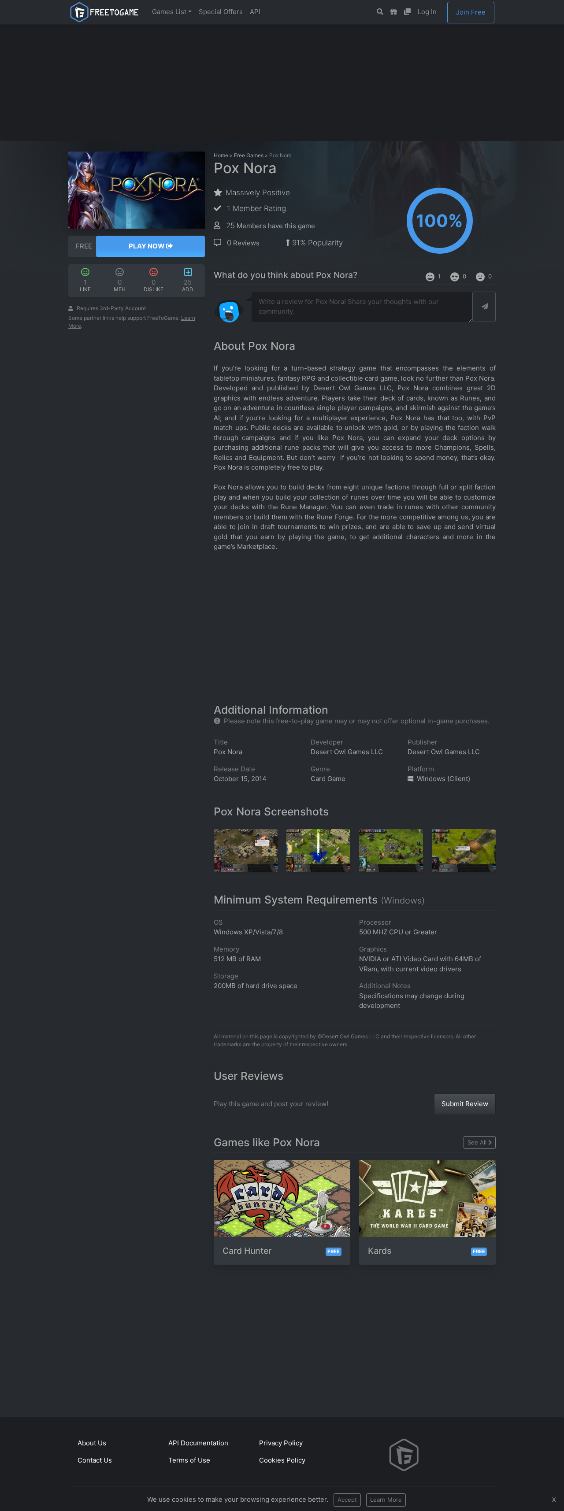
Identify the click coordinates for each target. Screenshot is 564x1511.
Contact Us (95, 1460)
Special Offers (221, 11)
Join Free (471, 12)
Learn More (386, 1499)
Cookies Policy (282, 1460)
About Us (92, 1443)
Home (221, 155)
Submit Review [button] (465, 1104)
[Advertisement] (282, 82)
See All (477, 1142)
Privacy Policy (281, 1443)
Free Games (248, 155)
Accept (347, 1499)
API (255, 11)
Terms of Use (189, 1460)
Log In (427, 11)
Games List (169, 11)
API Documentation (198, 1443)
